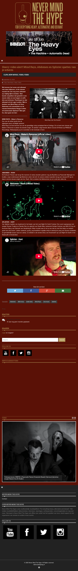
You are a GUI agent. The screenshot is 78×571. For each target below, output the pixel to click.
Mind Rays (38, 301)
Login (4, 333)
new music (46, 301)
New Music (13, 75)
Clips (6, 75)
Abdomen (13, 301)
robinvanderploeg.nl (39, 564)
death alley (29, 301)
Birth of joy (21, 301)
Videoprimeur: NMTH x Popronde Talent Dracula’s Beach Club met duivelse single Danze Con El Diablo (31, 478)
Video (21, 75)
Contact (4, 499)
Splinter (54, 301)
